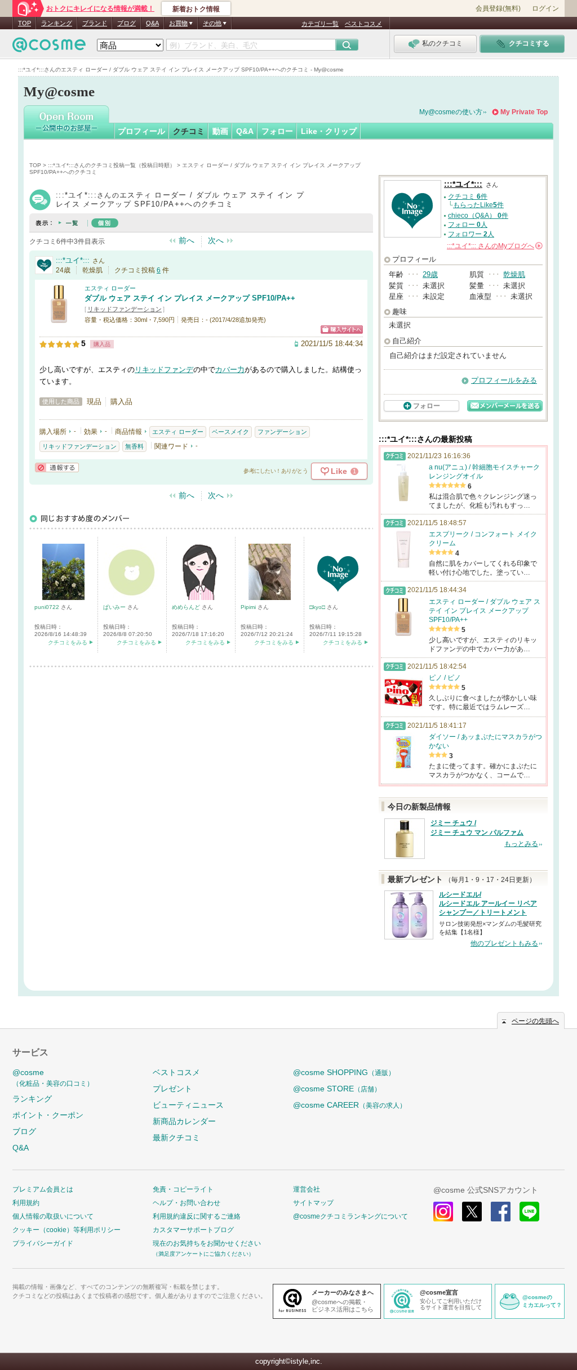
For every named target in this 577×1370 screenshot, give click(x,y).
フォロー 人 (467, 225)
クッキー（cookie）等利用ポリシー (66, 1230)
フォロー (277, 131)
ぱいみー (115, 607)
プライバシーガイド (42, 1243)
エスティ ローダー (110, 288)
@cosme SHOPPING (344, 1072)
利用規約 (25, 1203)
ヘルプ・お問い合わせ (186, 1203)
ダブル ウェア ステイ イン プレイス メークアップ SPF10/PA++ (190, 298)
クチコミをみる (67, 642)
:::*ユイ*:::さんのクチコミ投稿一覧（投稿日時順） (111, 165)
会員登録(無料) (498, 8)
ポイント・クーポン (47, 1115)
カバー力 (230, 369)
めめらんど (187, 607)
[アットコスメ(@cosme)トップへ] (49, 47)
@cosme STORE (337, 1088)
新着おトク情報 (196, 9)
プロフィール (141, 131)
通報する (57, 467)
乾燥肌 (514, 274)
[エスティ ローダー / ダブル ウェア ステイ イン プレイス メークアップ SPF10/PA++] (59, 319)
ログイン (545, 8)
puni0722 (47, 607)
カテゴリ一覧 (320, 23)
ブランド (94, 23)
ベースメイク (230, 431)
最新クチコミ (176, 1137)
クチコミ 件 (467, 196)
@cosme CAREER (349, 1104)
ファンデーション (282, 431)
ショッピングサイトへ (342, 329)
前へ (186, 240)
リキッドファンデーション (124, 309)
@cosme (53, 1077)
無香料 (134, 446)
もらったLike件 (478, 205)
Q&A (152, 23)
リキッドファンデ (164, 369)
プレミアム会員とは (42, 1189)
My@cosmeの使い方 (450, 112)
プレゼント (172, 1088)
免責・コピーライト (183, 1189)
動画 (220, 131)
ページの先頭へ (535, 1021)
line (529, 1211)
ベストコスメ (363, 23)
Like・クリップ (329, 131)
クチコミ (189, 131)
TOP (24, 23)
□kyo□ (318, 607)
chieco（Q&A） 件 (478, 216)
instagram (443, 1211)
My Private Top (524, 112)
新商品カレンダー (184, 1121)
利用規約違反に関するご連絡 (197, 1216)
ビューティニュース (188, 1104)
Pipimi (249, 607)
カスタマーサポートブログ (193, 1230)
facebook (501, 1211)
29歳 (430, 274)
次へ (216, 240)
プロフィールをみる (504, 380)
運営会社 (306, 1189)
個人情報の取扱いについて (53, 1216)
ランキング (56, 23)
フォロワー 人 (471, 234)
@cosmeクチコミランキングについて (350, 1216)
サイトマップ (313, 1203)
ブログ (126, 23)
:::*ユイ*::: (73, 260)
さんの (494, 246)
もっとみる (521, 844)
